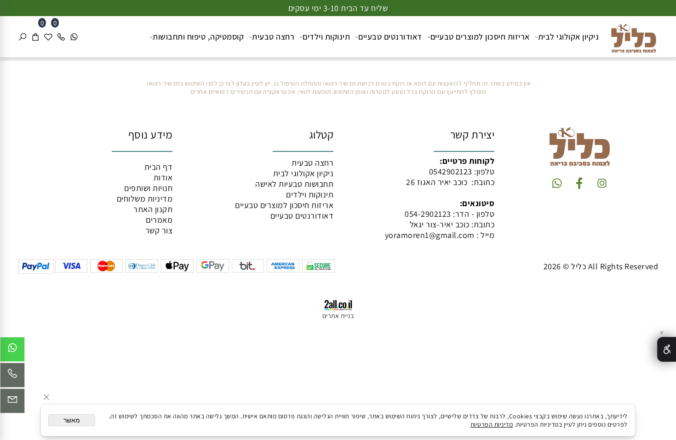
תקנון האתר (152, 209)
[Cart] (35, 37)
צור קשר (159, 230)
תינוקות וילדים (326, 36)
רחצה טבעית (273, 36)
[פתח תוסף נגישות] (666, 349)
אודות (163, 177)
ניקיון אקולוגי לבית (568, 36)
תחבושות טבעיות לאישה (294, 184)
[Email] (12, 403)
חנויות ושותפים (148, 188)
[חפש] (22, 37)
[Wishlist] (48, 37)
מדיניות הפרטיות (491, 424)
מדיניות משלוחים (145, 198)
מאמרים (159, 219)
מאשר (71, 420)
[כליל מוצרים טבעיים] (630, 35)
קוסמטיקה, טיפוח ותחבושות (198, 36)
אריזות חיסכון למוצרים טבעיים (480, 36)
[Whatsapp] (74, 37)
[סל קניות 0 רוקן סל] (338, 59)
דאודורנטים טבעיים (390, 36)
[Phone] (61, 37)
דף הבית (158, 167)
